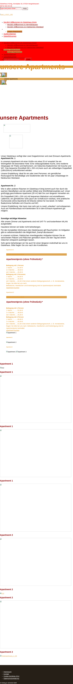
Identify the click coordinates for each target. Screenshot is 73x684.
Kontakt (6, 674)
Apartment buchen (12, 288)
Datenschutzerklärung (11, 678)
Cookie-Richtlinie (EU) (11, 676)
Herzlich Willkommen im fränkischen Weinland (25, 27)
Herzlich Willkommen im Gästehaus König (20, 22)
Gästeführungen (10, 36)
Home (2, 79)
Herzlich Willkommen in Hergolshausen (22, 24)
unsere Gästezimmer (12, 29)
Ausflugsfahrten (10, 34)
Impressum (7, 672)
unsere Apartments (14, 31)
